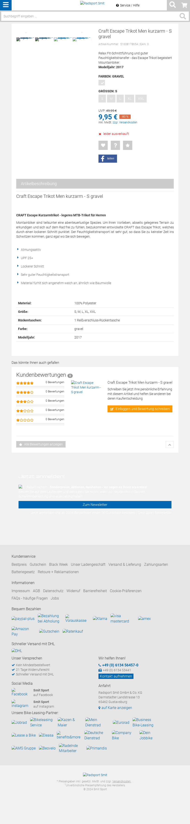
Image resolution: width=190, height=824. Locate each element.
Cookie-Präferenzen (126, 591)
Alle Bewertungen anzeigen (43, 444)
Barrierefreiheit (95, 591)
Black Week (58, 564)
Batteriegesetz (23, 572)
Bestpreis (19, 564)
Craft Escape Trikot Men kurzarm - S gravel (140, 382)
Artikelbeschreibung (39, 183)
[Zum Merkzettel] (103, 145)
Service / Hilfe (129, 5)
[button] (107, 159)
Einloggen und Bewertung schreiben (142, 409)
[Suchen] (183, 16)
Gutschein (38, 564)
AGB (36, 591)
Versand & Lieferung (124, 564)
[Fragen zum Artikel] (115, 145)
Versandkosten (121, 781)
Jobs (55, 598)
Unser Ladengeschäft (88, 564)
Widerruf (73, 591)
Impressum (21, 591)
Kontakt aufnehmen (116, 676)
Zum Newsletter (95, 505)
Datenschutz (53, 591)
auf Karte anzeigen (116, 708)
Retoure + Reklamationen (58, 572)
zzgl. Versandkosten (125, 122)
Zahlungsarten (156, 564)
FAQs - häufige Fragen (30, 598)
